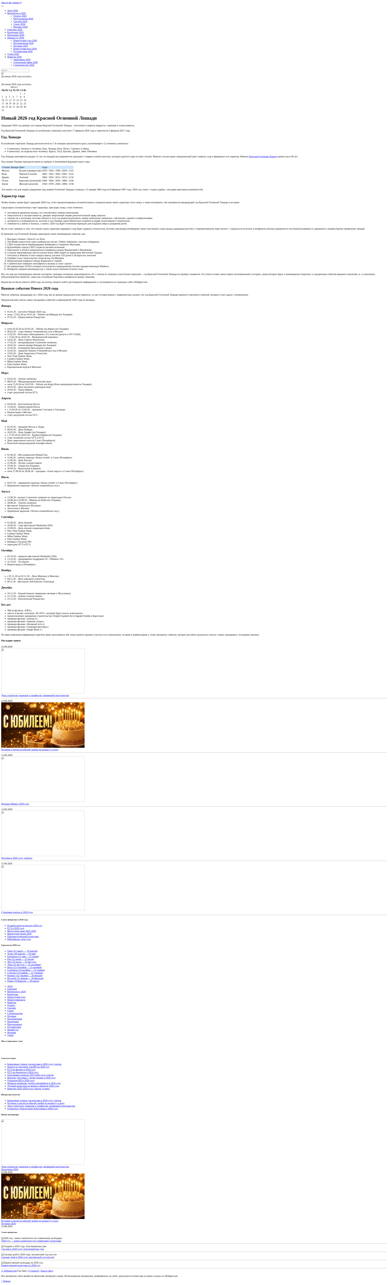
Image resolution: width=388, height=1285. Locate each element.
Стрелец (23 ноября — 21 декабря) (25, 973)
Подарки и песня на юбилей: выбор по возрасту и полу (30, 749)
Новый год (13, 1029)
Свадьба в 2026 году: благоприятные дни (22, 1249)
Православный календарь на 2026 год (20, 1265)
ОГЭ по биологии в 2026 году (22, 1072)
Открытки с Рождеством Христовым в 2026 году (32, 1108)
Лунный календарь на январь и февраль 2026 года (33, 1086)
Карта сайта (47, 1271)
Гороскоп (12, 989)
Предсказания (14, 1024)
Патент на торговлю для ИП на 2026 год (28, 1067)
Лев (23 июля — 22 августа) (21, 962)
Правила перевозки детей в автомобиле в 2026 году (34, 1083)
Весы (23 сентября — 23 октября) (24, 967)
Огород (11, 1005)
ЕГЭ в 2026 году (15, 928)
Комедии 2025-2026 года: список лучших (28, 1088)
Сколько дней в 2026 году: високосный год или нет (27, 1257)
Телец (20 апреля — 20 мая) (21, 953)
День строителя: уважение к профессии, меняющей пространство (35, 695)
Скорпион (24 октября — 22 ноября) (26, 970)
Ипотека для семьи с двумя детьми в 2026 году (31, 1077)
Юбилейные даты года (19, 939)
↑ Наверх (6, 1281)
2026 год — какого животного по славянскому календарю (31, 1241)
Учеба (10, 1035)
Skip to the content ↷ (11, 2)
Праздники (13, 1021)
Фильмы (11, 1032)
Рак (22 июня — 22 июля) (20, 959)
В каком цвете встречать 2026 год (24, 925)
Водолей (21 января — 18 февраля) (25, 978)
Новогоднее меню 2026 (19, 933)
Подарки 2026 (8, 1223)
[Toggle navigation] (2, 6)
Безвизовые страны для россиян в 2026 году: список (34, 1064)
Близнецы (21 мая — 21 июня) (23, 956)
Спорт (10, 1010)
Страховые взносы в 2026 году (17, 912)
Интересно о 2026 (16, 991)
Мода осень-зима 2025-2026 (21, 931)
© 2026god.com (9, 1271)
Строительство (15, 1013)
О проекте (33, 1271)
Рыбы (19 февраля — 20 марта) (23, 981)
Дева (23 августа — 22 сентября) (24, 964)
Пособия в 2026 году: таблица (16, 858)
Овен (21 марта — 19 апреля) (22, 951)
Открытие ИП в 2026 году (21, 1080)
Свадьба (11, 1008)
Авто (10, 986)
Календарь (12, 994)
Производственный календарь (23, 936)
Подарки (11, 1016)
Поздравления (14, 1019)
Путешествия (14, 1027)
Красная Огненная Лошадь (263, 156)
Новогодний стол (16, 997)
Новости (11, 1002)
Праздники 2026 (9, 1169)
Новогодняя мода (16, 1000)
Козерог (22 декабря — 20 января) (24, 975)
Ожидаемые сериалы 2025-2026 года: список (30, 1075)
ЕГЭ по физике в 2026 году (21, 1069)
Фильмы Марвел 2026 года (15, 804)
